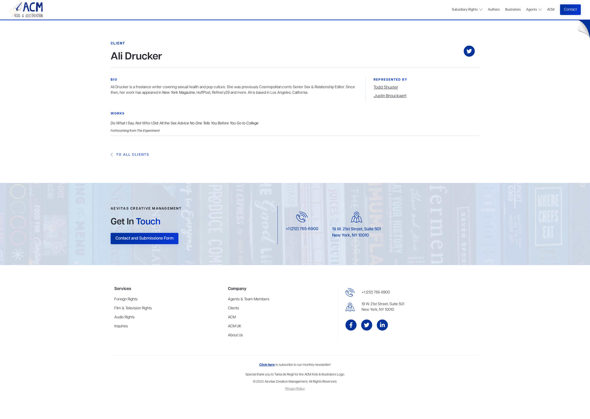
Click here (267, 365)
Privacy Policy (295, 389)
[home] (26, 9)
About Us (235, 335)
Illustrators (513, 9)
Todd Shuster (386, 87)
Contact (570, 9)
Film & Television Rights (133, 308)
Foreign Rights (126, 299)
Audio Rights (124, 317)
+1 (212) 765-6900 (302, 229)
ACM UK (234, 326)
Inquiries (121, 326)
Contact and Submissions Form (144, 238)
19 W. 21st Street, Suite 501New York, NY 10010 (383, 307)
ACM (550, 9)
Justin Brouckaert (390, 96)
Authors (494, 9)
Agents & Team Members (248, 299)
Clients (233, 308)
